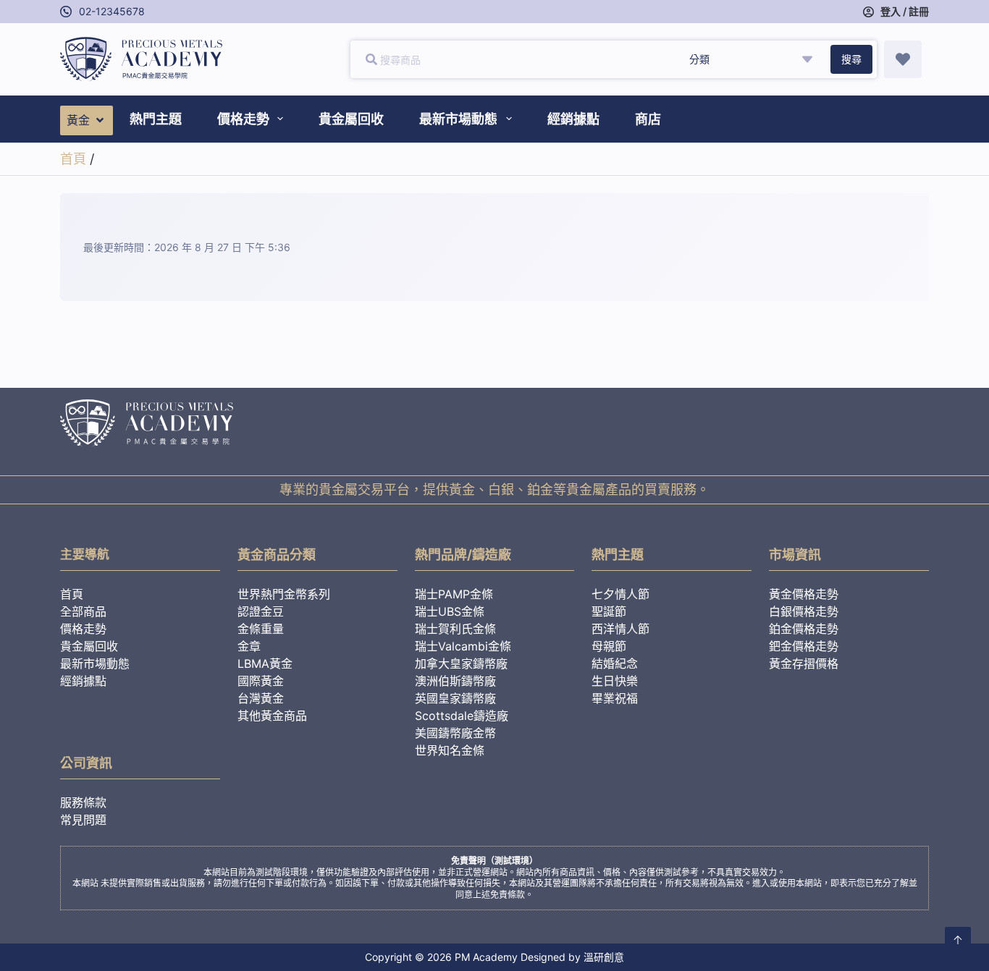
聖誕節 (609, 611)
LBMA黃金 (265, 663)
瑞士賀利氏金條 (455, 629)
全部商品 (83, 611)
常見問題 (83, 820)
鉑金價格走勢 (803, 629)
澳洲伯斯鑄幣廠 (455, 681)
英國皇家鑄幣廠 (455, 698)
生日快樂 (615, 681)
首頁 (73, 158)
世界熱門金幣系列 (283, 594)
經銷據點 (573, 119)
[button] (86, 120)
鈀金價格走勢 (803, 646)
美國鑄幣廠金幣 (455, 733)
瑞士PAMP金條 (454, 594)
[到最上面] (958, 940)
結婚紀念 (615, 663)
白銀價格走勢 (803, 611)
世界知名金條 (449, 750)
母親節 (609, 646)
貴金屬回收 (351, 119)
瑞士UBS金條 (449, 611)
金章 (249, 646)
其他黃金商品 (272, 715)
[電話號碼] (66, 11)
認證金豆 (260, 611)
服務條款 (83, 802)
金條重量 (260, 629)
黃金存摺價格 (803, 663)
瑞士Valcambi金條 (463, 646)
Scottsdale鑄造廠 (461, 715)
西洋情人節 (620, 629)
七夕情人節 (620, 594)
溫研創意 (604, 957)
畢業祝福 (615, 698)
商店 (648, 119)
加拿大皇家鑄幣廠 (461, 663)
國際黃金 (260, 681)
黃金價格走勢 (803, 594)
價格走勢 (243, 119)
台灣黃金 (260, 698)
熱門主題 (156, 119)
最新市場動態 (458, 119)
